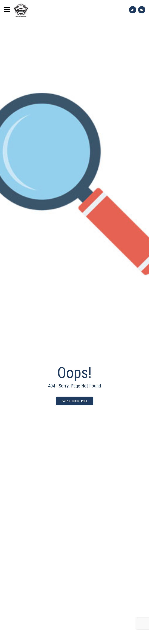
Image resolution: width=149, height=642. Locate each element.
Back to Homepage (74, 401)
